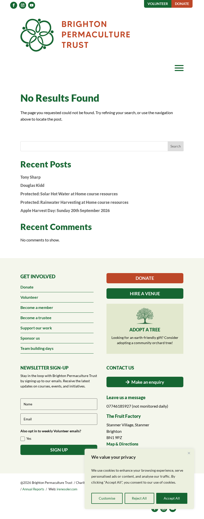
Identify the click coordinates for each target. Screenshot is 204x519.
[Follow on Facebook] (13, 5)
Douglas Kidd (32, 185)
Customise (107, 498)
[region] (139, 479)
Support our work (36, 327)
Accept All (172, 498)
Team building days (36, 348)
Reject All (139, 498)
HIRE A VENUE (145, 293)
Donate (27, 287)
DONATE (145, 278)
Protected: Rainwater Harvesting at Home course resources (74, 202)
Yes (28, 439)
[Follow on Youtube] (31, 5)
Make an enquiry (147, 382)
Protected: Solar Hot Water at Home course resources (69, 193)
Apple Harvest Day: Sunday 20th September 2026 (65, 210)
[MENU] (179, 68)
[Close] (189, 453)
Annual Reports (33, 489)
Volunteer (29, 297)
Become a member (36, 307)
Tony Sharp (30, 177)
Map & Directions (122, 444)
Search (175, 146)
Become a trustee (35, 317)
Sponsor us (30, 338)
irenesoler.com (67, 489)
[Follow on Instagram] (22, 5)
